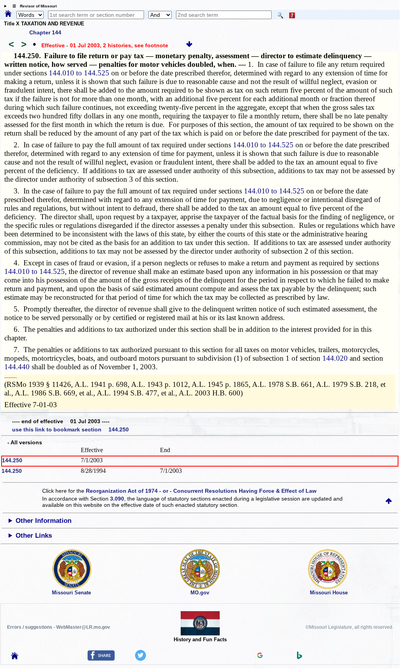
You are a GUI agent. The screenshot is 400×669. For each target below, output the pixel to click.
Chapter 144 (45, 32)
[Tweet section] (140, 659)
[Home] (8, 14)
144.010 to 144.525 (79, 73)
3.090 (117, 498)
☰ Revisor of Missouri (33, 6)
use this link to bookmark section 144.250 (70, 429)
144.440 (17, 367)
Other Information (43, 520)
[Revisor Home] (15, 657)
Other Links (34, 535)
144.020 (335, 358)
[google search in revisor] (260, 656)
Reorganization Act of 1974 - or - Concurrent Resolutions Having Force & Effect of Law (201, 491)
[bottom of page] (189, 45)
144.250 (12, 460)
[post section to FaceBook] (101, 659)
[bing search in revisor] (299, 657)
